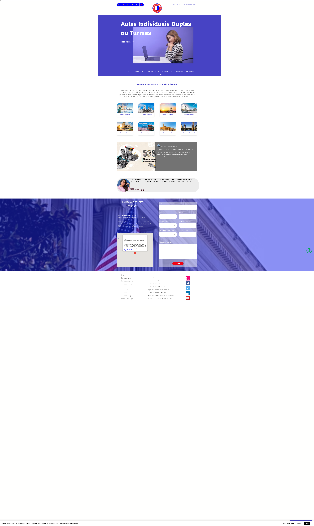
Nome (160, 203)
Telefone (181, 212)
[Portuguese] (119, 4)
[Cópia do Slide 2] (157, 74)
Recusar (299, 523)
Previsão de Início (184, 230)
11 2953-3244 (131, 215)
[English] (128, 4)
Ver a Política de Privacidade (70, 523)
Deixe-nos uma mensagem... (166, 242)
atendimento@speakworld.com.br (134, 218)
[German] (123, 4)
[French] (137, 4)
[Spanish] (132, 4)
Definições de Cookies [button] (288, 523)
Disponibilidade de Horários (167, 230)
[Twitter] (188, 288)
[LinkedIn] (188, 293)
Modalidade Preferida (184, 221)
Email (160, 212)
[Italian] (141, 4)
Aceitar (307, 523)
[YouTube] (188, 298)
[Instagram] (188, 278)
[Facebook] (188, 283)
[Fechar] (312, 523)
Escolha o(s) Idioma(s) (164, 221)
